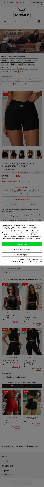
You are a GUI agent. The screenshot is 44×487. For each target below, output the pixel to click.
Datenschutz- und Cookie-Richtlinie (30, 259)
